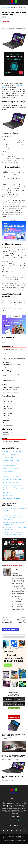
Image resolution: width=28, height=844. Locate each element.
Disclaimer (5, 837)
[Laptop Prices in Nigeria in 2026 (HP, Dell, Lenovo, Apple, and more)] (14, 725)
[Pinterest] (10, 24)
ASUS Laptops (7, 495)
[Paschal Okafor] (7, 590)
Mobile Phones (5, 754)
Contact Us (22, 837)
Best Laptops (7, 471)
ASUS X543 (6, 474)
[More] (21, 24)
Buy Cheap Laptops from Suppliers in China (12, 777)
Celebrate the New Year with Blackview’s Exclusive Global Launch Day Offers (14, 756)
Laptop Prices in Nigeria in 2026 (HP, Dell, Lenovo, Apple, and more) (13, 735)
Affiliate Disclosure (20, 836)
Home (3, 7)
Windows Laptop (17, 565)
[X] (6, 24)
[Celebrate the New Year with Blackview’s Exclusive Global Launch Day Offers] (14, 746)
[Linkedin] (17, 24)
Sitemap (11, 837)
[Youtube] (24, 830)
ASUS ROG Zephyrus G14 (11, 454)
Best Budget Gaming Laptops (12, 479)
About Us (17, 837)
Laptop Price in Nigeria (10, 468)
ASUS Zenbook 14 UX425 (11, 460)
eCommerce (4, 775)
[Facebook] (3, 24)
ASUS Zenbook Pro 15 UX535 (12, 452)
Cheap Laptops (8, 457)
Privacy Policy (11, 836)
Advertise (5, 836)
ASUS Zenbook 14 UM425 (11, 463)
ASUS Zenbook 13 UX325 (10, 477)
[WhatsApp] (13, 24)
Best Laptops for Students (11, 498)
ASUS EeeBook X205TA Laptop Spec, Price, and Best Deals (7, 621)
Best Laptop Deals (9, 465)
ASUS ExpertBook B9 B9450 (12, 485)
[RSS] (16, 830)
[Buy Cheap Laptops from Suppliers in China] (14, 767)
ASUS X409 (6, 492)
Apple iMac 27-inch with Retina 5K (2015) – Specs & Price (20, 621)
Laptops (8, 7)
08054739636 (16, 816)
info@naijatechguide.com (17, 820)
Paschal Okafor (6, 21)
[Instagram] (7, 830)
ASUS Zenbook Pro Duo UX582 (13, 482)
